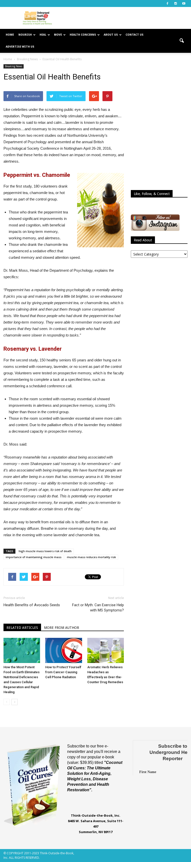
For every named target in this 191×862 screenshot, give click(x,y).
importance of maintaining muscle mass (33, 557)
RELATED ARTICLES (22, 628)
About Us (111, 34)
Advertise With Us (20, 46)
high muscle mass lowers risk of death (45, 551)
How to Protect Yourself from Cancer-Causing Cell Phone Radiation (63, 672)
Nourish (25, 34)
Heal (43, 34)
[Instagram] (175, 3)
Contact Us (134, 34)
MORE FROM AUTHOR (61, 628)
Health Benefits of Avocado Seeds (31, 605)
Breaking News (13, 66)
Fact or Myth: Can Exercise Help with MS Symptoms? (98, 607)
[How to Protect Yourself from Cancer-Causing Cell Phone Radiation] (63, 650)
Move (58, 34)
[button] (182, 41)
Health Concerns (83, 34)
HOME (10, 34)
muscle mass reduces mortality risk (91, 557)
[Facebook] (167, 3)
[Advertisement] (129, 17)
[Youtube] (184, 3)
